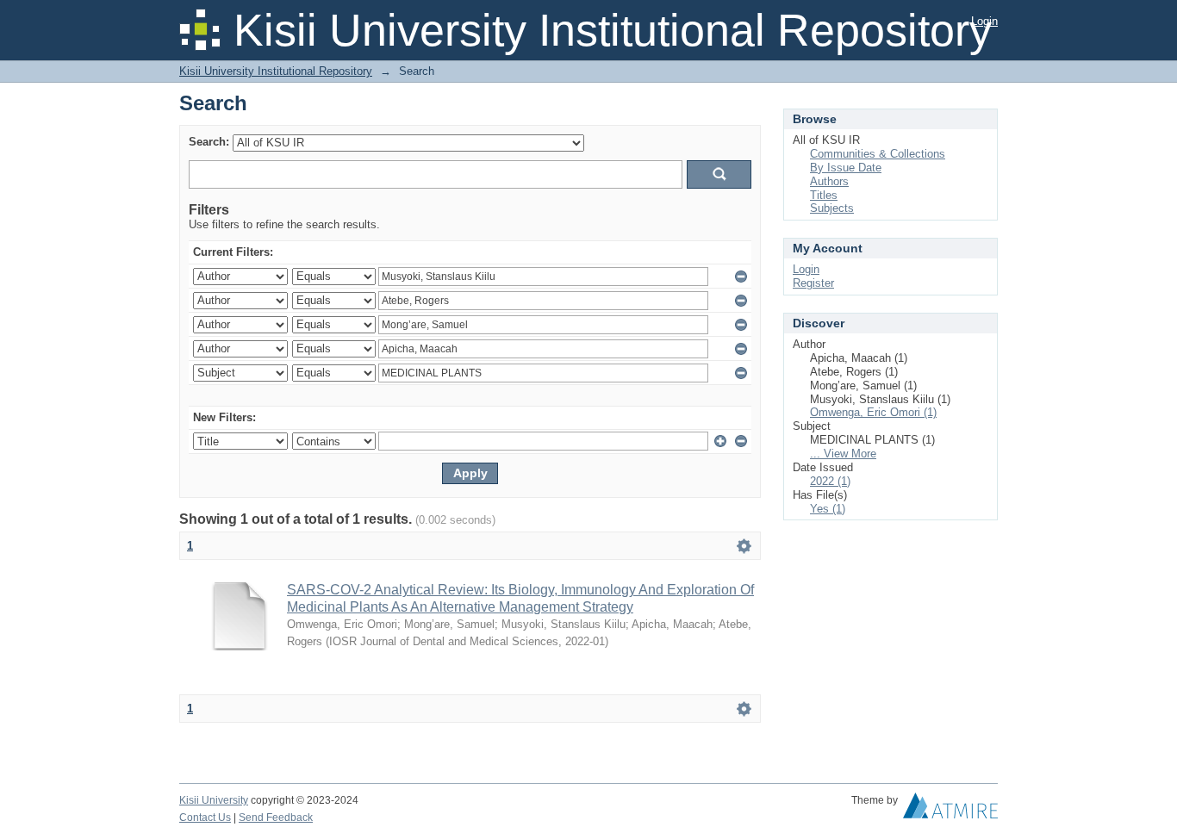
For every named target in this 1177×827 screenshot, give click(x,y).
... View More (843, 453)
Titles (824, 195)
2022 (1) (830, 481)
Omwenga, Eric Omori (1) (873, 412)
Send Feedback (276, 817)
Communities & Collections (877, 153)
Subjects (832, 208)
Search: (209, 141)
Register (813, 283)
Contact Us (205, 817)
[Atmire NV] (950, 810)
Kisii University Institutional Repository (275, 71)
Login (984, 21)
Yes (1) (827, 508)
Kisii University (213, 800)
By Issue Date (845, 167)
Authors (829, 181)
